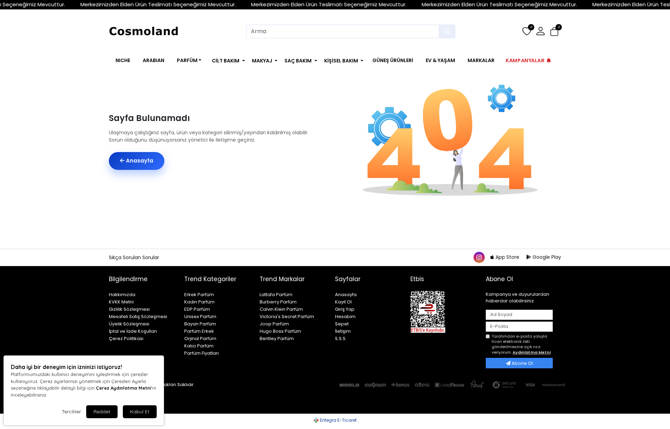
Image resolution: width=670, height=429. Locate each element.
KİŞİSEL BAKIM (341, 60)
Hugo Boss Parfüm (280, 331)
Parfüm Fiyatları (201, 353)
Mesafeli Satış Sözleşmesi (138, 316)
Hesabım (345, 316)
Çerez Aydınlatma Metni (123, 388)
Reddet (102, 411)
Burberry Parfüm (278, 302)
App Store (507, 257)
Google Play (546, 257)
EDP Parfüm (197, 309)
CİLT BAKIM (225, 60)
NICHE (123, 60)
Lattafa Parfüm (276, 294)
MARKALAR (481, 60)
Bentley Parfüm (277, 338)
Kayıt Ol (343, 302)
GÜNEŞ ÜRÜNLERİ (392, 60)
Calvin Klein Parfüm (281, 309)
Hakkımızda (122, 294)
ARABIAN (153, 60)
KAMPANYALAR (525, 60)
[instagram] (479, 257)
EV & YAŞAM (440, 60)
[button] (554, 31)
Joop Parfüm (274, 324)
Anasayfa (139, 160)
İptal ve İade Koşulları (133, 331)
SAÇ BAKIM (298, 60)
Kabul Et (139, 411)
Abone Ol (522, 363)
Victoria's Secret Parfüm (287, 316)
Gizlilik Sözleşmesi (129, 309)
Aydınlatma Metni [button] (532, 352)
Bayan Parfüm (200, 324)
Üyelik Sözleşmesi (129, 324)
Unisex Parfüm (200, 316)
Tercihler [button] (71, 411)
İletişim (343, 331)
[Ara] (447, 31)
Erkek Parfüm (199, 294)
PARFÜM (187, 60)
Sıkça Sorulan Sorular (134, 257)
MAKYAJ (262, 60)
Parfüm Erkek (199, 331)
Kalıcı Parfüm (199, 346)
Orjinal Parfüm (200, 338)
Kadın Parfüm (199, 302)
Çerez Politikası (126, 338)
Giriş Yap (345, 309)
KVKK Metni (121, 302)
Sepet (342, 324)
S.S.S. (341, 338)
